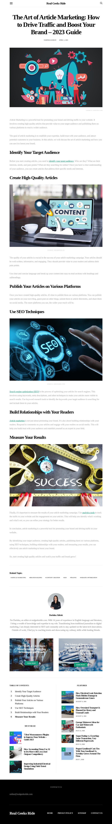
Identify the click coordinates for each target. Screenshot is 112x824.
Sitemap (82, 813)
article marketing (18, 577)
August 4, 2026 (81, 701)
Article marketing (17, 421)
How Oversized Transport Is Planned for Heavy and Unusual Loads (88, 710)
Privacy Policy (65, 813)
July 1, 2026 (80, 759)
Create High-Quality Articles (27, 696)
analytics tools (88, 512)
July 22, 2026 (80, 730)
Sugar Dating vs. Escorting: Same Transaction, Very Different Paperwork (87, 738)
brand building (36, 577)
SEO (65, 577)
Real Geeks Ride (56, 3)
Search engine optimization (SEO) (24, 391)
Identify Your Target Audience (28, 691)
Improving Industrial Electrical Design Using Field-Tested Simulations (37, 766)
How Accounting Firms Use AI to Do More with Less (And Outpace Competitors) (37, 751)
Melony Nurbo (24, 657)
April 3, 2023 (63, 40)
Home (50, 813)
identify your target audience (61, 161)
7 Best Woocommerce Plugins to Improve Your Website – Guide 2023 (36, 737)
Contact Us (96, 813)
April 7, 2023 (87, 658)
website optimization (89, 577)
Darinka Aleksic (50, 40)
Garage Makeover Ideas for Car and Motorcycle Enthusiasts (87, 724)
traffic (74, 577)
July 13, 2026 (80, 744)
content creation (53, 577)
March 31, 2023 (38, 657)
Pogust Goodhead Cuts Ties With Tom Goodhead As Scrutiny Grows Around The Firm (88, 752)
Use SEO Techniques (24, 708)
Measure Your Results (25, 717)
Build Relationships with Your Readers (31, 712)
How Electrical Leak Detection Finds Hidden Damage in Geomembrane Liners (89, 695)
